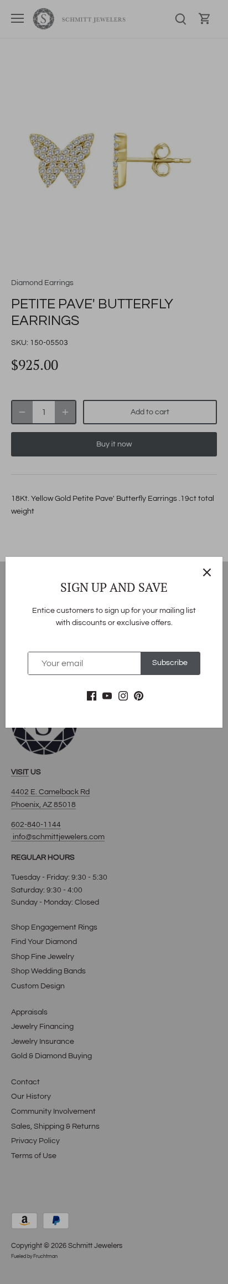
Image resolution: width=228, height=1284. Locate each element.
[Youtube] (107, 696)
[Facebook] (91, 696)
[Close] (207, 572)
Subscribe (170, 663)
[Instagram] (123, 696)
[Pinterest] (138, 696)
